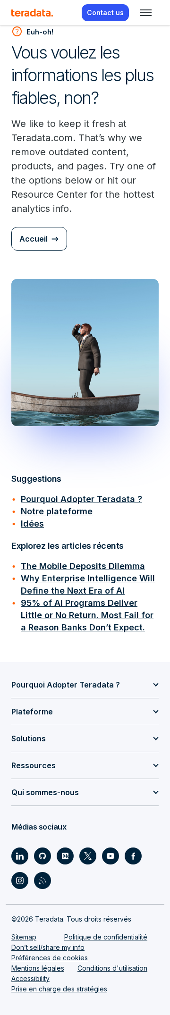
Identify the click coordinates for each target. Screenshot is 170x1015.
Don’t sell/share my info (48, 947)
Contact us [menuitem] (105, 12)
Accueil (33, 238)
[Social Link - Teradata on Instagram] (19, 880)
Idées (32, 523)
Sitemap (23, 937)
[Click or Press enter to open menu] (146, 12)
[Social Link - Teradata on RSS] (42, 880)
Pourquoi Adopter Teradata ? (81, 499)
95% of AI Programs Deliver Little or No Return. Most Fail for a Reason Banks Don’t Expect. (87, 615)
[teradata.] (32, 12)
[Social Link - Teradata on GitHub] (42, 855)
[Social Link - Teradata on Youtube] (110, 855)
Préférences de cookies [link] (49, 958)
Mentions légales (37, 968)
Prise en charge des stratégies (59, 989)
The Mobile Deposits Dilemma (83, 566)
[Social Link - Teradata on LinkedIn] (19, 855)
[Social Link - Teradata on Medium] (65, 855)
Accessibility (30, 978)
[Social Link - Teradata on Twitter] (87, 855)
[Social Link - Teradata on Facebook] (133, 855)
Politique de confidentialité (105, 937)
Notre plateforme (57, 511)
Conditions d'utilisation (112, 968)
